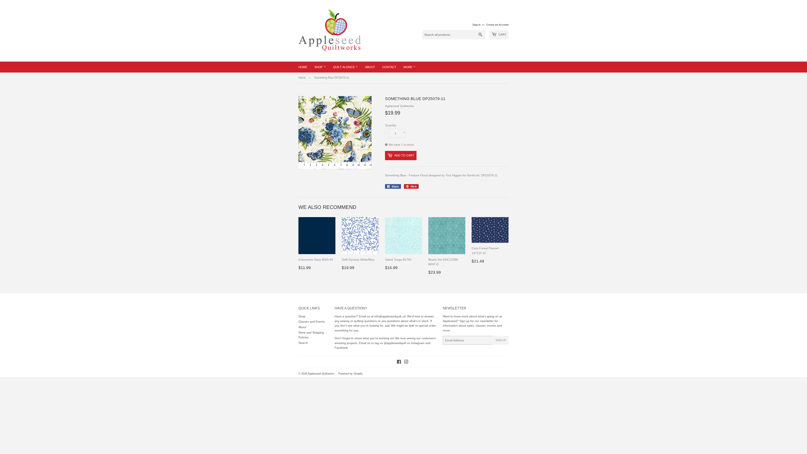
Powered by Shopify (350, 373)
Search (303, 342)
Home (302, 67)
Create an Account (497, 24)
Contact (389, 67)
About (370, 67)
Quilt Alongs (344, 67)
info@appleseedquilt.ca (389, 316)
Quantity (390, 125)
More (408, 67)
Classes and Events (311, 321)
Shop (318, 67)
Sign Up (501, 340)
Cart (502, 34)
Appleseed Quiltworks (321, 373)
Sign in (476, 24)
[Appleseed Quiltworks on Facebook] (399, 362)
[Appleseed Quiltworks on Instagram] (406, 362)
